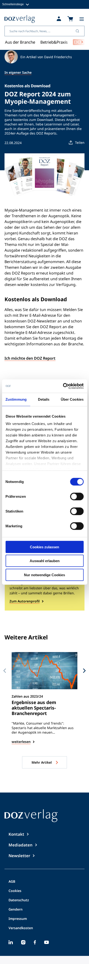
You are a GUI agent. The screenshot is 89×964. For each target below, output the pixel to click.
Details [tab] (44, 399)
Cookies (15, 891)
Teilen (79, 142)
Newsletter (19, 855)
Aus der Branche (20, 42)
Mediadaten (21, 845)
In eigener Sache (18, 72)
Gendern (16, 910)
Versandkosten (21, 928)
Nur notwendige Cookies (44, 575)
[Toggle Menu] (81, 19)
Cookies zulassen (44, 547)
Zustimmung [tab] (16, 399)
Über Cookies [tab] (72, 399)
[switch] (77, 496)
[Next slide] (84, 670)
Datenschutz (19, 900)
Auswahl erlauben (45, 561)
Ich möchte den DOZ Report (30, 358)
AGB (12, 882)
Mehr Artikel (42, 762)
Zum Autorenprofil (24, 601)
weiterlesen (21, 741)
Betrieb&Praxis (54, 42)
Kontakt (16, 834)
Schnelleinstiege (13, 4)
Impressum (18, 919)
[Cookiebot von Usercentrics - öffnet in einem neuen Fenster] (63, 386)
